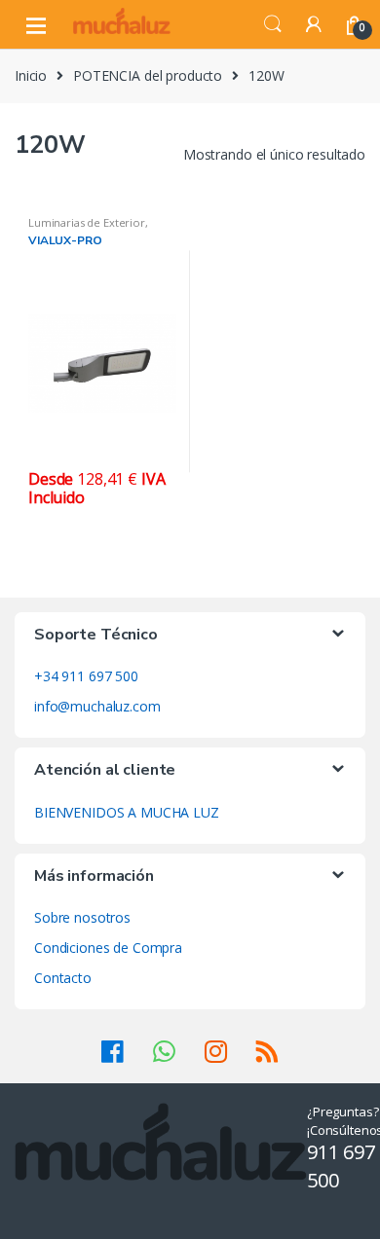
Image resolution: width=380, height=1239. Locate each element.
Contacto (63, 977)
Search (273, 24)
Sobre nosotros (82, 917)
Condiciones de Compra (108, 947)
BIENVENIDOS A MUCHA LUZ (126, 812)
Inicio (31, 75)
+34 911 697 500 (86, 676)
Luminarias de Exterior (86, 222)
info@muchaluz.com (97, 706)
